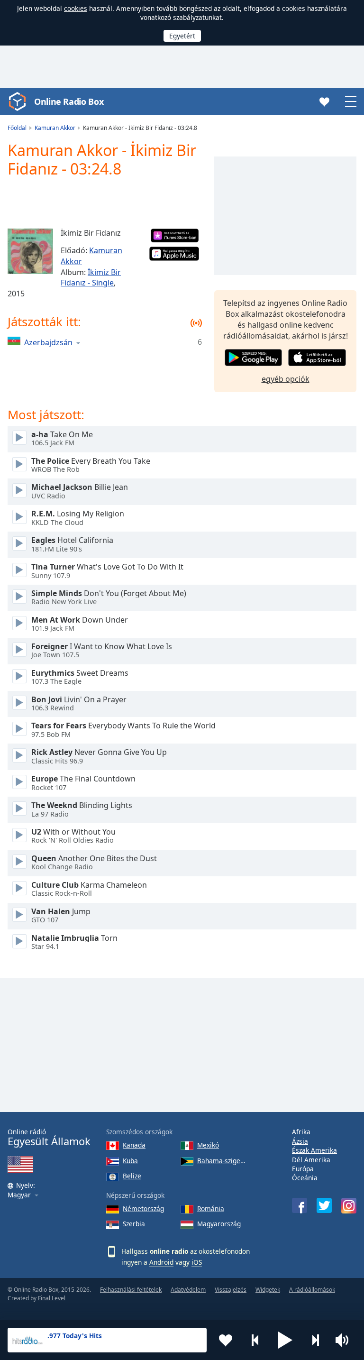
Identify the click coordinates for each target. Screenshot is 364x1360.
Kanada (134, 1144)
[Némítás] (345, 1340)
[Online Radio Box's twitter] (324, 1205)
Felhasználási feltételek (131, 1290)
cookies (75, 8)
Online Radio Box (68, 101)
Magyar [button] (19, 1195)
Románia (210, 1208)
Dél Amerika (311, 1159)
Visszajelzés (230, 1290)
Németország (143, 1208)
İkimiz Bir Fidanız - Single (91, 277)
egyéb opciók (285, 379)
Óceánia (305, 1177)
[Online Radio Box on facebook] (299, 1205)
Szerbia (134, 1223)
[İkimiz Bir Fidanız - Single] (30, 251)
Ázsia (300, 1141)
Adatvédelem (188, 1290)
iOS (196, 1262)
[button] (285, 1340)
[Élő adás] (19, 438)
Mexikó (208, 1144)
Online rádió (49, 1137)
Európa (303, 1168)
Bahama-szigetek (222, 1160)
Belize (132, 1175)
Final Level (51, 1298)
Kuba (130, 1160)
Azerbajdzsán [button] (48, 342)
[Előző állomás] (255, 1340)
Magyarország (219, 1223)
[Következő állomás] (315, 1340)
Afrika (301, 1131)
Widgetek (267, 1290)
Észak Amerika (314, 1150)
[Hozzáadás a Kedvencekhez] (225, 1340)
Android (161, 1262)
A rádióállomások (312, 1290)
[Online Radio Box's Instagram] (348, 1205)
